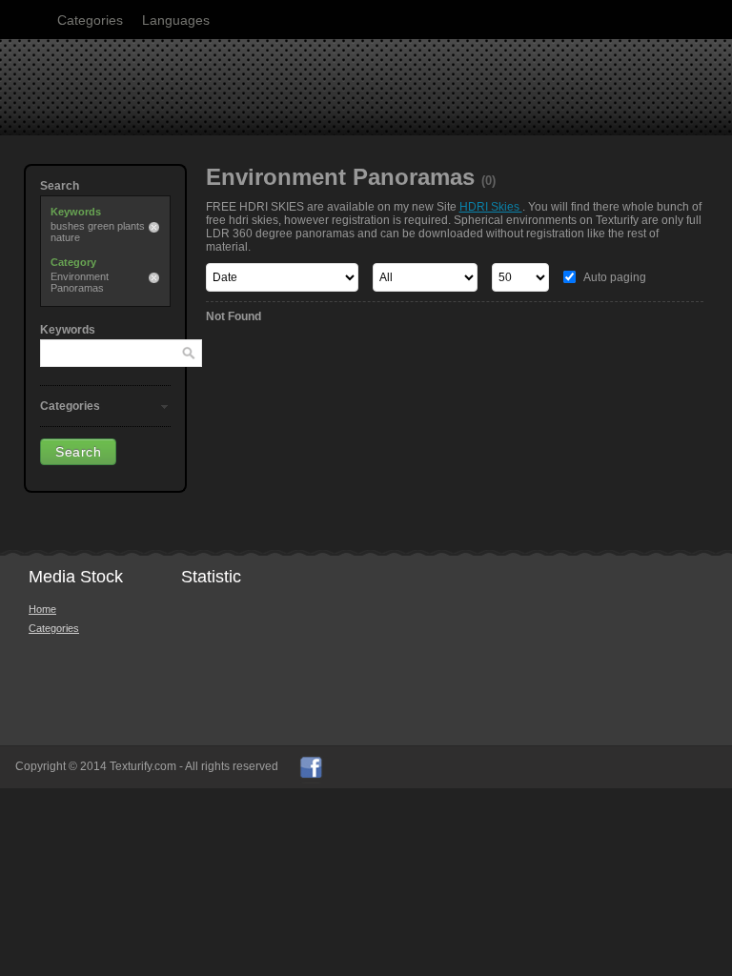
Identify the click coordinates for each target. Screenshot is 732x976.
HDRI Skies (490, 207)
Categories (90, 20)
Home (42, 609)
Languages (176, 20)
